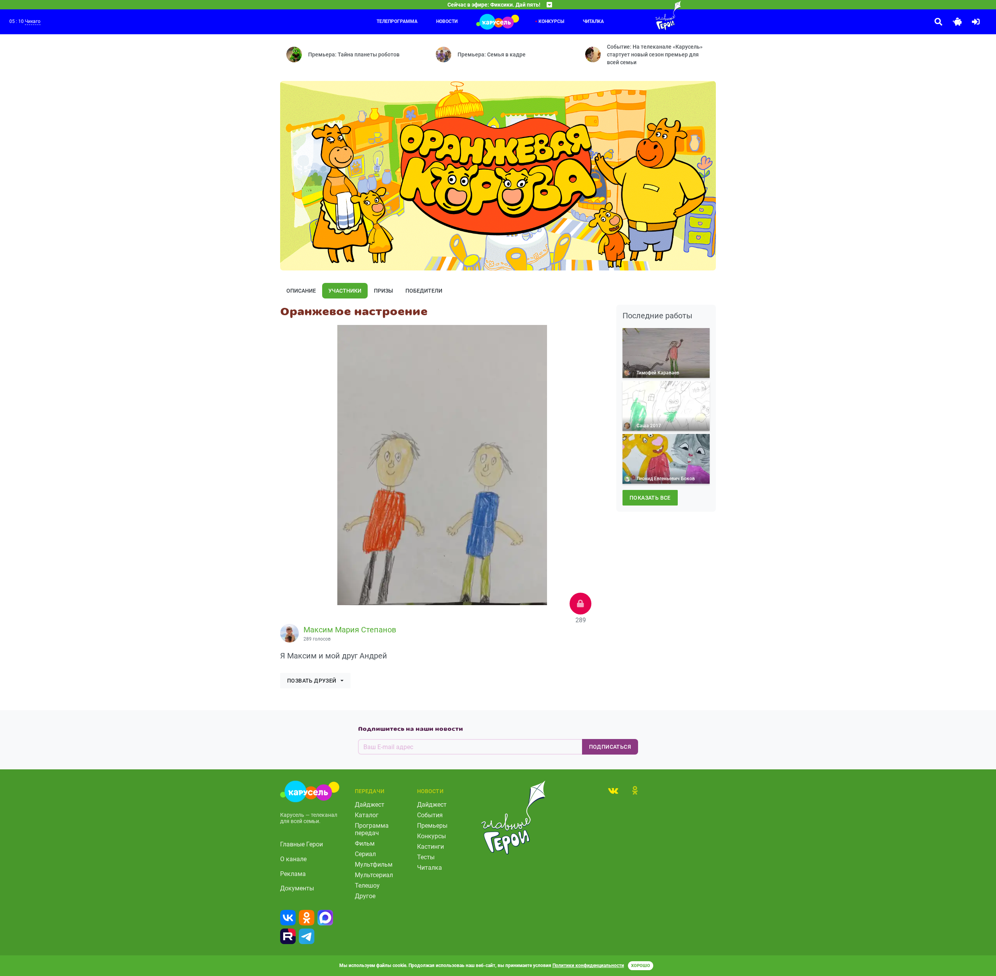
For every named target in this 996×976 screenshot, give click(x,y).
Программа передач (372, 829)
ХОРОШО (640, 965)
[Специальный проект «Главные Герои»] (643, 15)
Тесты (426, 857)
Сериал (365, 854)
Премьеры (432, 825)
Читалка (593, 21)
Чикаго (32, 21)
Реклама (293, 874)
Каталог (367, 815)
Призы (383, 291)
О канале (293, 859)
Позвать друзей (312, 681)
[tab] (613, 790)
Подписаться (610, 747)
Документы (297, 888)
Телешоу (367, 885)
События (430, 815)
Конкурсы (551, 21)
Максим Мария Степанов (349, 629)
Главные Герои (301, 844)
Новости (447, 21)
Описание (301, 291)
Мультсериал (374, 875)
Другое (365, 896)
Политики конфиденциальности (588, 965)
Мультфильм (374, 864)
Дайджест (369, 804)
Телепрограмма (397, 21)
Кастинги (430, 846)
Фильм (365, 843)
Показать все (650, 498)
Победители (423, 291)
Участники (344, 291)
